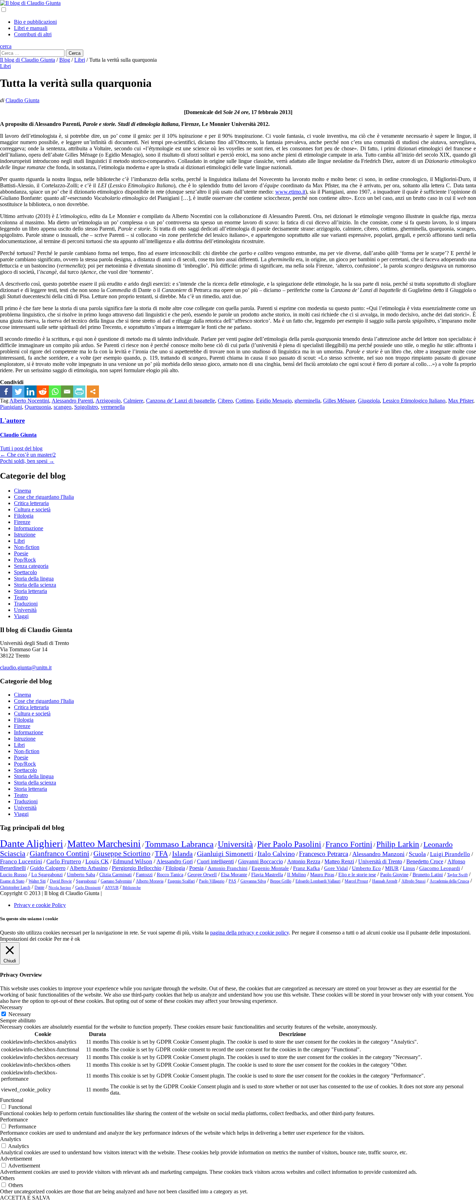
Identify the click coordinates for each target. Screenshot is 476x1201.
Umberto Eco (366, 868)
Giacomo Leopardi (439, 868)
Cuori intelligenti (215, 861)
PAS (232, 881)
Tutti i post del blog (21, 448)
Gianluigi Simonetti (225, 853)
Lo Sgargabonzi (47, 874)
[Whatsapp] (55, 391)
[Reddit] (43, 391)
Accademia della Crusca (449, 881)
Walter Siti (37, 881)
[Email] (67, 391)
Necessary (19, 1014)
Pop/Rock (25, 560)
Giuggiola (369, 401)
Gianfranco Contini (59, 853)
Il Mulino (296, 874)
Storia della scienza (35, 585)
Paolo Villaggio (211, 881)
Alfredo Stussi (413, 881)
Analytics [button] (10, 1139)
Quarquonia (38, 407)
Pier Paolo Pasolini (289, 844)
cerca (5, 46)
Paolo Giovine (394, 874)
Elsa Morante (234, 874)
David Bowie (61, 881)
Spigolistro (86, 407)
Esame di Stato (12, 881)
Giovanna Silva (253, 881)
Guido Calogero (48, 868)
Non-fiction (26, 547)
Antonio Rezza (303, 861)
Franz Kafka (306, 868)
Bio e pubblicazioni (35, 22)
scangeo (62, 407)
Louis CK (97, 861)
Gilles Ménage (339, 401)
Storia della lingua (34, 578)
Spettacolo (25, 572)
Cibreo (225, 401)
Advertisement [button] (16, 1159)
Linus (409, 868)
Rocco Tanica (170, 874)
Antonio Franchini (227, 868)
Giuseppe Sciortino (122, 853)
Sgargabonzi (86, 881)
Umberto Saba (81, 874)
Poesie (21, 553)
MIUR (392, 868)
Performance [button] (14, 1120)
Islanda (182, 853)
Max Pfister (460, 401)
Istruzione (25, 535)
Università (25, 610)
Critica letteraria (31, 503)
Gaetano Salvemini (116, 881)
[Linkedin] (30, 391)
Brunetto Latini (428, 874)
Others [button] (7, 1178)
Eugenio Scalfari (181, 881)
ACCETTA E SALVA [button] (25, 1198)
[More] (92, 391)
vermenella (113, 407)
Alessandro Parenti (72, 401)
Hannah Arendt (384, 881)
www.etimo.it (290, 192)
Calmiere (133, 401)
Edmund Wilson (132, 861)
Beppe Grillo (280, 881)
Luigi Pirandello (450, 854)
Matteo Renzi (339, 861)
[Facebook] (6, 391)
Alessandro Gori (174, 861)
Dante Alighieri (31, 843)
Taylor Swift (457, 874)
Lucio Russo (13, 874)
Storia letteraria (30, 591)
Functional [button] (11, 1100)
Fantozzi (144, 874)
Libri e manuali (30, 28)
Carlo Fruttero (63, 861)
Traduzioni (26, 604)
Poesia (196, 868)
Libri (5, 66)
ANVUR (111, 888)
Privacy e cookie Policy (40, 905)
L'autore (12, 420)
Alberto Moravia (149, 881)
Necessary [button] (11, 1007)
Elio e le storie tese (357, 874)
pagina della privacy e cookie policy (249, 933)
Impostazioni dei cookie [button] (26, 939)
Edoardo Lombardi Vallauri (317, 881)
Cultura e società (32, 509)
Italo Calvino (276, 853)
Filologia (23, 516)
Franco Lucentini (21, 861)
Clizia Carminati (115, 874)
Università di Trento (380, 861)
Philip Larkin (397, 844)
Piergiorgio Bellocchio (136, 868)
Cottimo (244, 401)
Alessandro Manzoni (378, 853)
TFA (161, 853)
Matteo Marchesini (104, 843)
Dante (39, 887)
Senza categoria (31, 566)
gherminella (307, 401)
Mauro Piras (322, 874)
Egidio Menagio (274, 401)
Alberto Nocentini (29, 401)
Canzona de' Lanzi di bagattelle (180, 401)
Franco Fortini (348, 844)
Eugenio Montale (270, 868)
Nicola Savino (59, 888)
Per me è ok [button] (67, 939)
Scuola (417, 853)
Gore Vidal (336, 868)
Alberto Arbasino (89, 868)
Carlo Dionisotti (88, 888)
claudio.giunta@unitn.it (26, 667)
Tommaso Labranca (179, 844)
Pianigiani (11, 407)
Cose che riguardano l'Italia (44, 497)
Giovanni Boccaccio (260, 861)
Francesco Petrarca (323, 853)
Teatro (21, 597)
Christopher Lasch (15, 887)
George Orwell (202, 874)
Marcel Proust (356, 881)
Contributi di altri (33, 34)
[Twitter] (18, 391)
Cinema (22, 491)
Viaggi (21, 616)
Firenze (22, 522)
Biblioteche (132, 888)
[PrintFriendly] (79, 391)
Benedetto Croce (424, 861)
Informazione (28, 528)
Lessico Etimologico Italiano (414, 401)
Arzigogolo (108, 401)
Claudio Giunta (22, 100)
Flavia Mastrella (267, 874)
